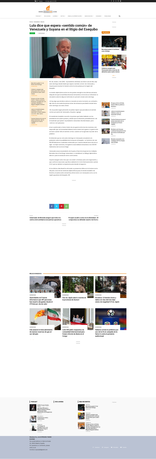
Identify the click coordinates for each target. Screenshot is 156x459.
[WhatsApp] (66, 206)
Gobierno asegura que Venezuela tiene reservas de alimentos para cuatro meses (111, 70)
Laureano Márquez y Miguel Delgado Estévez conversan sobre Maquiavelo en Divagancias (44, 410)
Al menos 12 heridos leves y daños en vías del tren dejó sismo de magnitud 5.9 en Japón (107, 300)
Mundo (42, 22)
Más (113, 75)
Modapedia (39, 424)
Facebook (97, 447)
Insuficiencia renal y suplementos (42, 418)
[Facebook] (111, 1)
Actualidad (37, 22)
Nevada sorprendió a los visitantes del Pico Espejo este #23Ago (118, 140)
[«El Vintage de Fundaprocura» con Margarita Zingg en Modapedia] (33, 427)
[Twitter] (116, 1)
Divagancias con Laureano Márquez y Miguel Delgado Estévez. (43, 405)
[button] (119, 16)
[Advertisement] (73, 192)
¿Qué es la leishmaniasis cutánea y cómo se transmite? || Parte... (117, 113)
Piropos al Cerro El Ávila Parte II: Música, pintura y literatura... (117, 104)
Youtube (124, 447)
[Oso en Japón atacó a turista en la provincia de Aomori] (78, 287)
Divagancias (88, 422)
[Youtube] (120, 1)
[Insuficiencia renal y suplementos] (33, 419)
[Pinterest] (61, 206)
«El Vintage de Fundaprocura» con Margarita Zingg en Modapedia (42, 428)
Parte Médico (40, 416)
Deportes (88, 404)
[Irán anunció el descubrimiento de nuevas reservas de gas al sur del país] (45, 319)
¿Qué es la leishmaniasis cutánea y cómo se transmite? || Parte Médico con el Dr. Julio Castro (38, 111)
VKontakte (115, 447)
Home (31, 22)
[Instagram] (114, 1)
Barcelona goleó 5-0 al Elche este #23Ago (37, 83)
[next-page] (33, 340)
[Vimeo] (118, 1)
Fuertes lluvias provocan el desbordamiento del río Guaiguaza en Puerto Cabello (38, 121)
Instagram (106, 447)
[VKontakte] (111, 447)
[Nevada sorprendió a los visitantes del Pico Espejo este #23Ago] (106, 141)
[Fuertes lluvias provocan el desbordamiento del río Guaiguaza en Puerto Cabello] (106, 121)
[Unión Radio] (48, 9)
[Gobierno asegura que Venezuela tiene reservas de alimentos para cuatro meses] (114, 62)
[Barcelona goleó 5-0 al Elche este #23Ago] (114, 43)
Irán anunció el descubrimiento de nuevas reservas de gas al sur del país (41, 332)
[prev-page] (31, 340)
